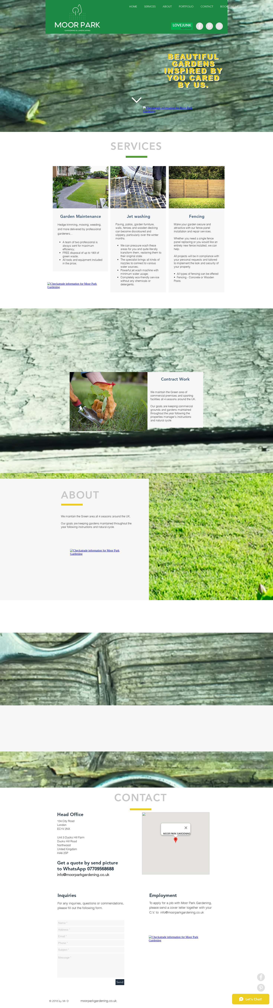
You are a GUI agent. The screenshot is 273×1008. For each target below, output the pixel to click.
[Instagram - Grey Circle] (219, 26)
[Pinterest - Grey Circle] (209, 26)
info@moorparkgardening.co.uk (83, 874)
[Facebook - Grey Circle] (199, 26)
